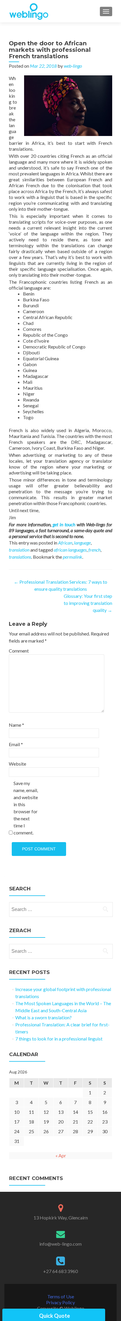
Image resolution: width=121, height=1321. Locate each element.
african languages (70, 549)
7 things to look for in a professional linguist (58, 1038)
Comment (19, 650)
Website (17, 763)
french (94, 549)
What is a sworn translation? (43, 1017)
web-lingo (73, 66)
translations (20, 557)
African (65, 542)
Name (16, 725)
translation (19, 549)
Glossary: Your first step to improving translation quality (88, 603)
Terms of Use (60, 1296)
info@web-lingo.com (60, 1244)
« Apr (61, 1155)
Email (16, 744)
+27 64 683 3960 (60, 1271)
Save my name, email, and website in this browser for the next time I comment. (26, 807)
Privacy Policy (60, 1302)
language (82, 542)
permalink (72, 557)
